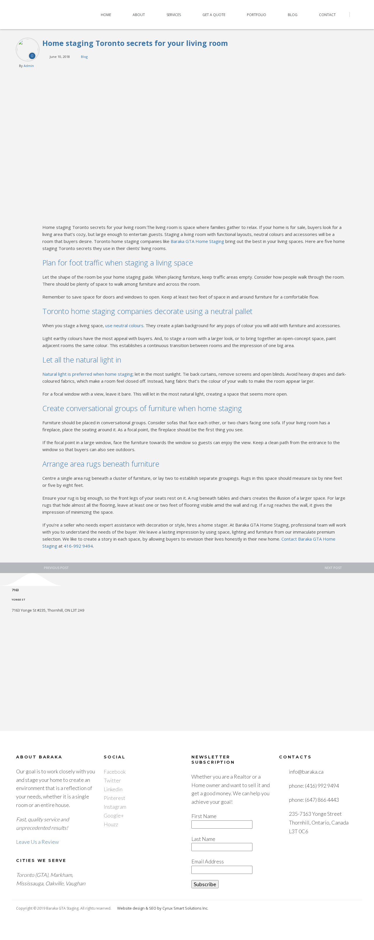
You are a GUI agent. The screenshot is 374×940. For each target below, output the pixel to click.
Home (106, 14)
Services (174, 14)
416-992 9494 (78, 546)
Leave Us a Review (37, 842)
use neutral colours (124, 325)
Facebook (115, 771)
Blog (292, 14)
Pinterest (114, 798)
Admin (29, 65)
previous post (56, 567)
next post (333, 567)
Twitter (112, 780)
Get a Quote (213, 14)
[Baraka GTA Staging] (36, 14)
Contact (327, 14)
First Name (204, 816)
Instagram (115, 806)
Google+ (114, 815)
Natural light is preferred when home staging (87, 374)
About (139, 14)
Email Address (207, 861)
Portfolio (256, 14)
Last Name (203, 839)
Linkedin (113, 789)
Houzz (111, 824)
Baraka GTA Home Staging (197, 241)
